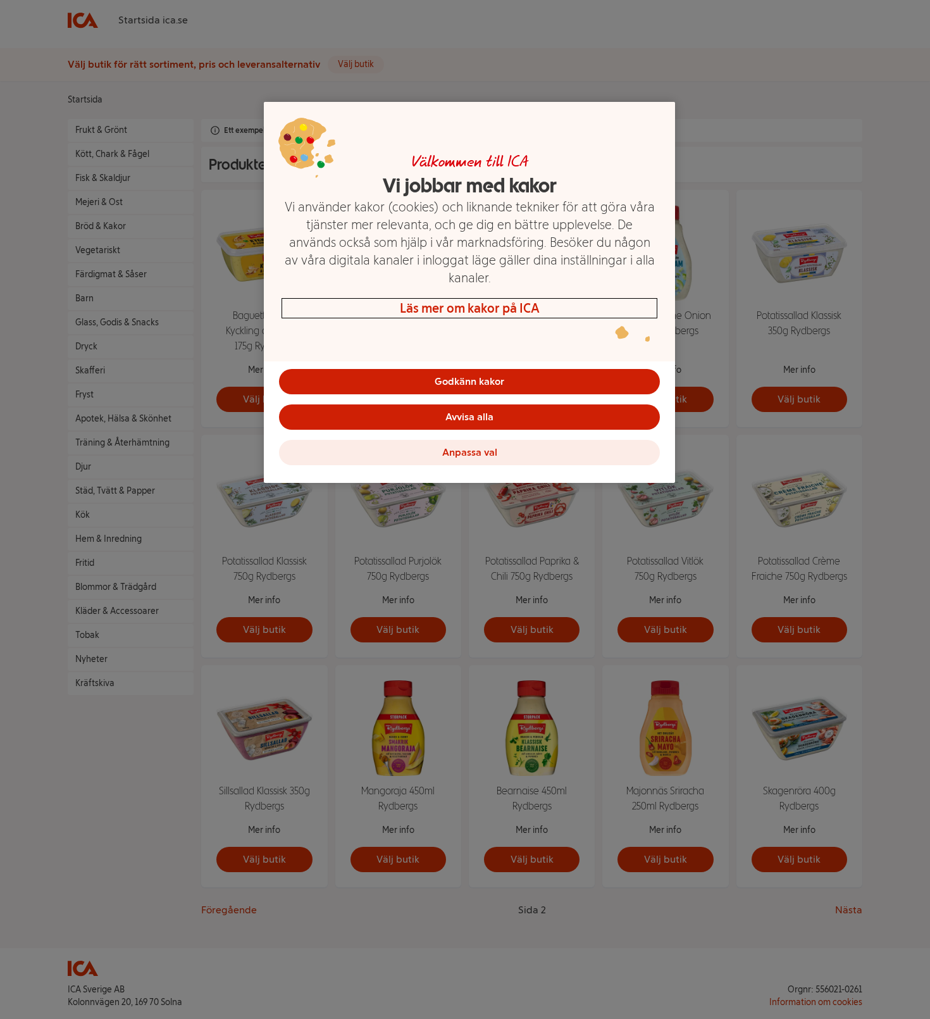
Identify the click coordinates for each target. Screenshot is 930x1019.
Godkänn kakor (469, 381)
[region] (469, 292)
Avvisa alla (469, 417)
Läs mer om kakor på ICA (470, 308)
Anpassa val (469, 452)
